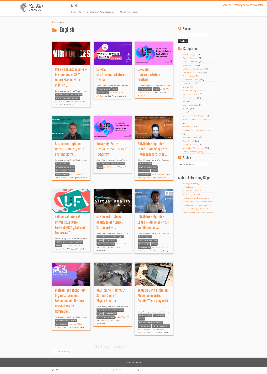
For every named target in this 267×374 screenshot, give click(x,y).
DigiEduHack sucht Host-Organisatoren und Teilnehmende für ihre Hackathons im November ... (71, 301)
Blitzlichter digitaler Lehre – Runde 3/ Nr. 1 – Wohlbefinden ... (154, 222)
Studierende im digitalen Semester (197, 130)
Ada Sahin (100, 96)
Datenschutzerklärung (133, 362)
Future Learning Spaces (71, 98)
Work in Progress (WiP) (105, 244)
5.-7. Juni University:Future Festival (149, 74)
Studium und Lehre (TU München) (197, 205)
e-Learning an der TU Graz (194, 190)
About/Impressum (129, 11)
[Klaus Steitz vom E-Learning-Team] (77, 5)
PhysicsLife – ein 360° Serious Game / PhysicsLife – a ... (111, 295)
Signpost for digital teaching (194, 116)
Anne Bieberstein (75, 101)
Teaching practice (62, 174)
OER (185, 112)
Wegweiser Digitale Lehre (193, 148)
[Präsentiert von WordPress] (138, 369)
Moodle (186, 108)
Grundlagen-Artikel (191, 94)
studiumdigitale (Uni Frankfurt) (196, 208)
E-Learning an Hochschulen (115, 370)
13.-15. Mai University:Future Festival (110, 74)
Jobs (185, 101)
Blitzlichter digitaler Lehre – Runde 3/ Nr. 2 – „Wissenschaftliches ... (154, 149)
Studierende (188, 126)
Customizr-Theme (160, 370)
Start (54, 22)
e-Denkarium (188, 187)
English (58, 98)
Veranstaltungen (102, 93)
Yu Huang (61, 177)
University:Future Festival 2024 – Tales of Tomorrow (111, 149)
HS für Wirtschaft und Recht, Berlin (198, 201)
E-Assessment (189, 76)
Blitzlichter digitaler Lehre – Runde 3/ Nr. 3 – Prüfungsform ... (71, 149)
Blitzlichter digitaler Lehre (65, 167)
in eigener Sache (189, 97)
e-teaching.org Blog (191, 194)
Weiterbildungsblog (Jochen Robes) (198, 212)
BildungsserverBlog (191, 183)
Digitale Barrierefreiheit (192, 72)
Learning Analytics (190, 105)
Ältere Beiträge (63, 351)
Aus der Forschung (190, 58)
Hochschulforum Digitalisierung (196, 198)
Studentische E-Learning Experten (150, 322)
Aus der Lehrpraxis (62, 163)
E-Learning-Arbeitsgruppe (100, 11)
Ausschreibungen (103, 163)
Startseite (76, 11)
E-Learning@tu (76, 94)
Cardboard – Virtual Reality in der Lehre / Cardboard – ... (109, 222)
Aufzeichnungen (61, 242)
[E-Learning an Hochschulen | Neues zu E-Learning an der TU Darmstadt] (31, 7)
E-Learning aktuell (62, 94)
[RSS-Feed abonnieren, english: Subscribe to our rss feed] (73, 5)
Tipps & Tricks (189, 141)
